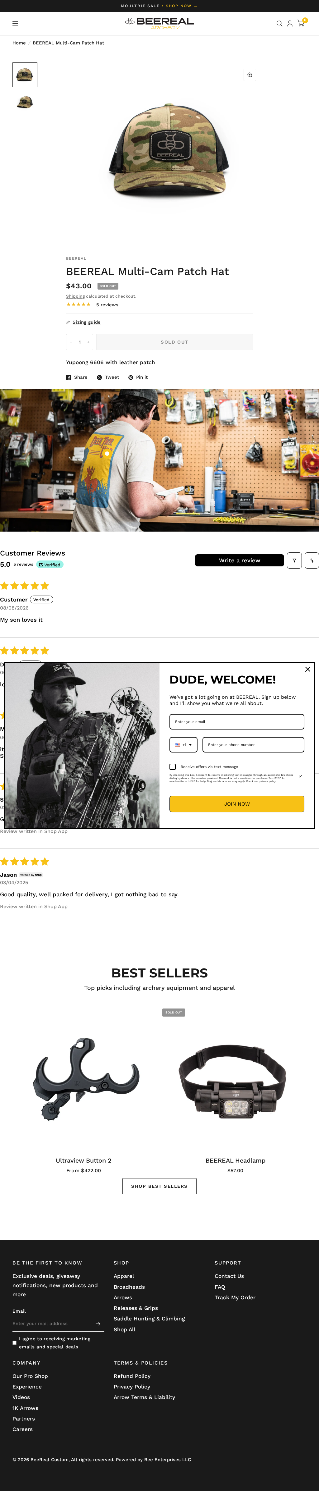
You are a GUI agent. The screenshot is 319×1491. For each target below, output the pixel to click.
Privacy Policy (132, 1387)
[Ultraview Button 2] (83, 1076)
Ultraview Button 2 (84, 1160)
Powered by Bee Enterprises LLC (153, 1459)
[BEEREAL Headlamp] (235, 1076)
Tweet (112, 377)
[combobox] (183, 744)
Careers (22, 1429)
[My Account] (290, 23)
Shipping (75, 296)
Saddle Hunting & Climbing (149, 1318)
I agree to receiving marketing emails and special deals (54, 1343)
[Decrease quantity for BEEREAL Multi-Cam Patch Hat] (71, 342)
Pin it (142, 377)
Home (19, 43)
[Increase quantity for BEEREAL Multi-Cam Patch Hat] (88, 342)
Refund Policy (132, 1376)
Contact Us (229, 1276)
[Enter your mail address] (98, 1323)
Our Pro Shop (30, 1376)
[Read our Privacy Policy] (300, 776)
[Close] (307, 669)
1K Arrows (25, 1408)
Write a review (239, 560)
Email (19, 1311)
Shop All (124, 1329)
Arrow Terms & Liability (144, 1397)
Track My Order (235, 1297)
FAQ (220, 1287)
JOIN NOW (237, 804)
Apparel (124, 1276)
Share (81, 377)
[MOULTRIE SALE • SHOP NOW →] (159, 5)
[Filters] (294, 560)
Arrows (123, 1297)
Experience (27, 1387)
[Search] (279, 23)
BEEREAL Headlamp (235, 1160)
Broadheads (129, 1287)
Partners (23, 1419)
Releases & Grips (136, 1308)
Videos (21, 1397)
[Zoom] (250, 75)
